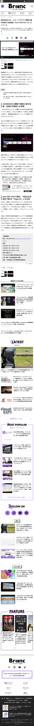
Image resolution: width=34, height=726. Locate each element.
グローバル (25, 688)
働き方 (25, 693)
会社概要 (17, 702)
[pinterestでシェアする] (21, 38)
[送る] (17, 38)
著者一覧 (3, 698)
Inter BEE (10, 267)
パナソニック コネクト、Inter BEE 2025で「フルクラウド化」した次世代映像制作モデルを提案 (16, 332)
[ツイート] (7, 38)
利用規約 (26, 700)
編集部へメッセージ (10, 698)
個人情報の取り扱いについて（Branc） (15, 700)
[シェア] (12, 38)
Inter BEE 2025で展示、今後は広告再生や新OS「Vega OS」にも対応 (17, 97)
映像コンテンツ (12, 13)
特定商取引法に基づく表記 (9, 702)
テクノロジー (8, 693)
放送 (4, 267)
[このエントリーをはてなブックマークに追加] (26, 38)
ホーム (2, 13)
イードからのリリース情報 (25, 702)
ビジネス (22, 13)
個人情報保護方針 (29, 698)
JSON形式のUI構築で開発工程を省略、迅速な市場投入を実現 (17, 93)
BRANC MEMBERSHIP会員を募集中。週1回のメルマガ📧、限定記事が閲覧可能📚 (17, 674)
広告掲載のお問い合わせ (20, 698)
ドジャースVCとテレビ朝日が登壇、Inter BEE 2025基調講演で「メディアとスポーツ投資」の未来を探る (17, 324)
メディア (30, 13)
